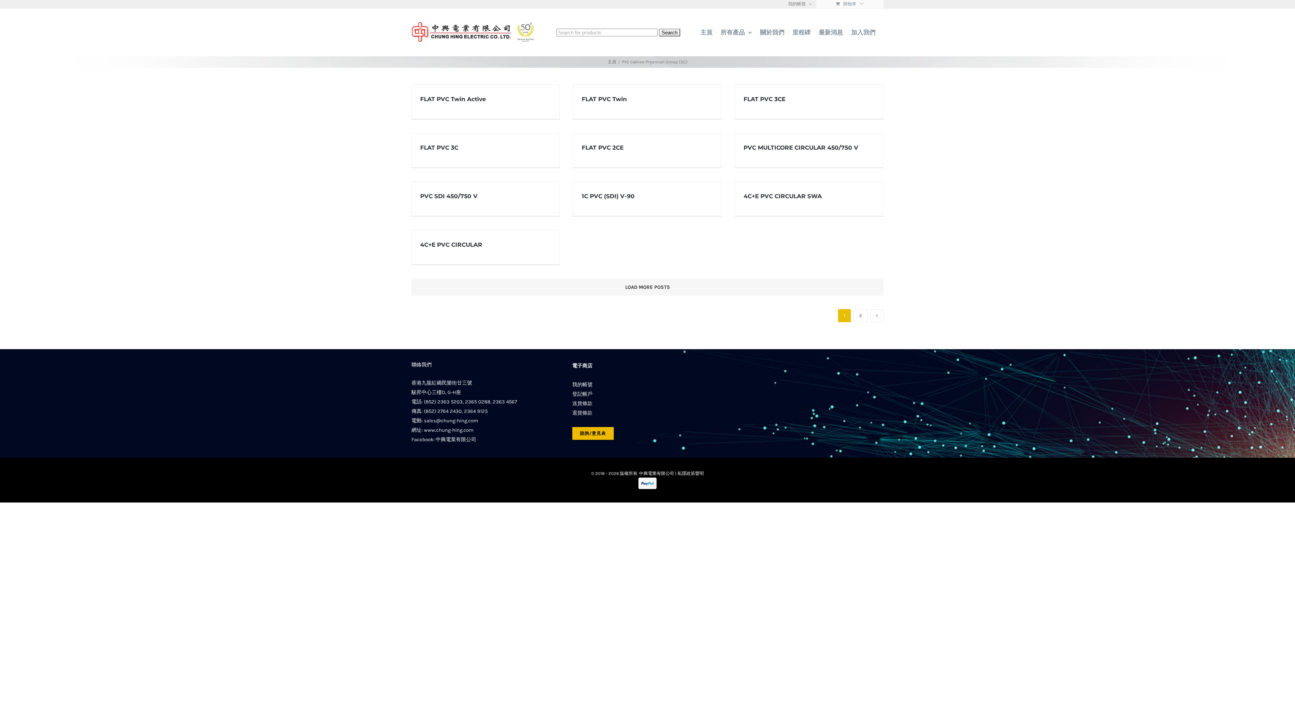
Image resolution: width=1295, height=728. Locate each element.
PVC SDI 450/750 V (449, 196)
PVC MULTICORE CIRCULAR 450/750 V (801, 147)
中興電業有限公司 (456, 439)
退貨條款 (582, 413)
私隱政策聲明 (691, 473)
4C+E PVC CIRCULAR (451, 244)
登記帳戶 (582, 394)
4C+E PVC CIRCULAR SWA (783, 196)
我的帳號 (582, 385)
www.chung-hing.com (448, 430)
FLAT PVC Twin (604, 99)
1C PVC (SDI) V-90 (608, 196)
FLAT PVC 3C (439, 147)
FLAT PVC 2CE (603, 147)
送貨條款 (582, 403)
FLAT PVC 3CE (764, 99)
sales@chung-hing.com (451, 421)
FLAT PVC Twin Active (453, 99)
